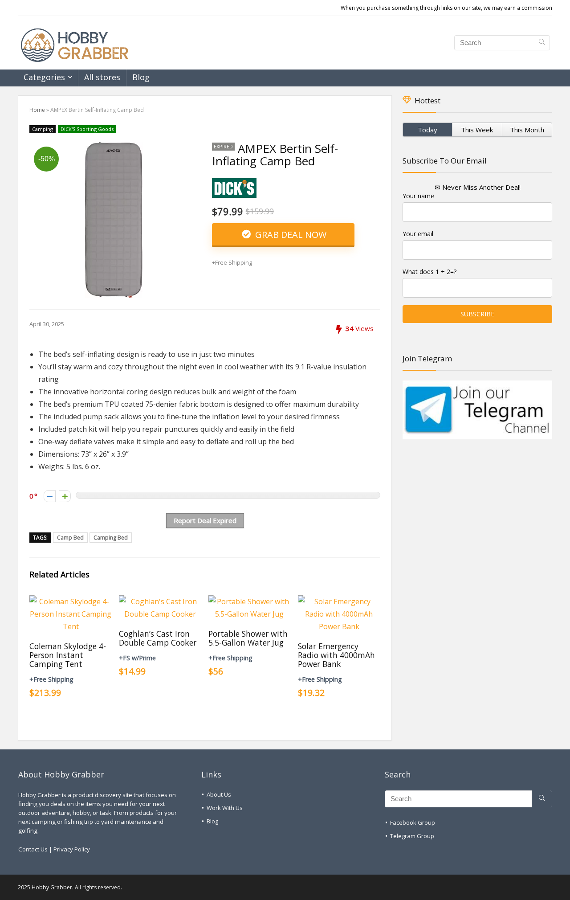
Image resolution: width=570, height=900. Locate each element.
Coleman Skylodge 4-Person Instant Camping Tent (67, 655)
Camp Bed (70, 537)
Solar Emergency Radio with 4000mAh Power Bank (336, 655)
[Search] (541, 42)
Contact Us (33, 849)
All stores (102, 77)
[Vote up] (65, 496)
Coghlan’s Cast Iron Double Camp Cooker (157, 638)
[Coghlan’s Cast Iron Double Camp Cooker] (160, 601)
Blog (141, 77)
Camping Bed (111, 537)
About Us (219, 794)
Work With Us (225, 808)
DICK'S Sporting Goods (87, 129)
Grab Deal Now (289, 235)
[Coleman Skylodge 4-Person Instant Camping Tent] (70, 601)
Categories (44, 77)
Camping (42, 129)
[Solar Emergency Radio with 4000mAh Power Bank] (339, 601)
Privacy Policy (71, 849)
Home (37, 110)
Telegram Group (412, 836)
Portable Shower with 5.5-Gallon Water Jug (248, 638)
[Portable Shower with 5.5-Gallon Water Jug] (249, 601)
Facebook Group (412, 822)
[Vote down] (50, 496)
